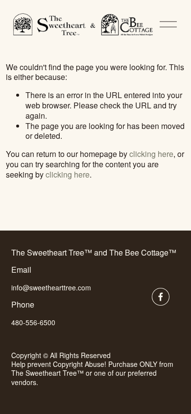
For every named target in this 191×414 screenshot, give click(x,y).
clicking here (151, 153)
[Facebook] (160, 297)
